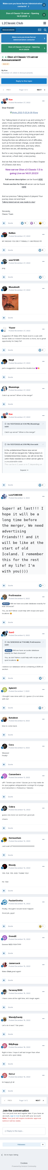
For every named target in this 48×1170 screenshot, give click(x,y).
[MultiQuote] (4, 223)
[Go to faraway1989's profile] (4, 991)
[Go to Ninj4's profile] (4, 361)
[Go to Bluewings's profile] (4, 388)
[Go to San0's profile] (4, 633)
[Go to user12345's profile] (4, 261)
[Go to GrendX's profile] (4, 937)
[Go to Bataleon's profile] (4, 719)
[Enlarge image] (24, 112)
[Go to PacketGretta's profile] (4, 902)
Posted (19, 102)
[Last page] (44, 90)
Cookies (24, 1163)
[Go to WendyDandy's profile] (4, 1018)
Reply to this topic (24, 81)
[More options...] (43, 101)
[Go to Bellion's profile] (4, 234)
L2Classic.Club (12, 23)
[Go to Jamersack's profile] (4, 964)
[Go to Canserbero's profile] (4, 776)
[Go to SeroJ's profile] (4, 1075)
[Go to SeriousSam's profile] (4, 839)
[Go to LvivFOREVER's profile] (4, 496)
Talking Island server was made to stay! (18, 202)
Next (39, 90)
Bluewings (35, 424)
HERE (40, 179)
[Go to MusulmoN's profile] (4, 288)
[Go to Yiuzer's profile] (4, 329)
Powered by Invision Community (24, 1166)
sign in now (14, 1116)
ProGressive (35, 642)
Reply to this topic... (15, 1131)
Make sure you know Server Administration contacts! (22, 4)
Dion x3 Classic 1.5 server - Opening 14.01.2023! (22, 14)
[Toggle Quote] (6, 424)
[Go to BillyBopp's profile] (4, 1045)
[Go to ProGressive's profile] (4, 597)
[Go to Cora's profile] (4, 746)
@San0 (6, 604)
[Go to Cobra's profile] (4, 808)
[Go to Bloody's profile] (4, 866)
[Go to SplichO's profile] (4, 689)
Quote (10, 223)
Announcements (26, 73)
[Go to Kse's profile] (4, 101)
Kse (5, 70)
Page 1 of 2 (23, 90)
